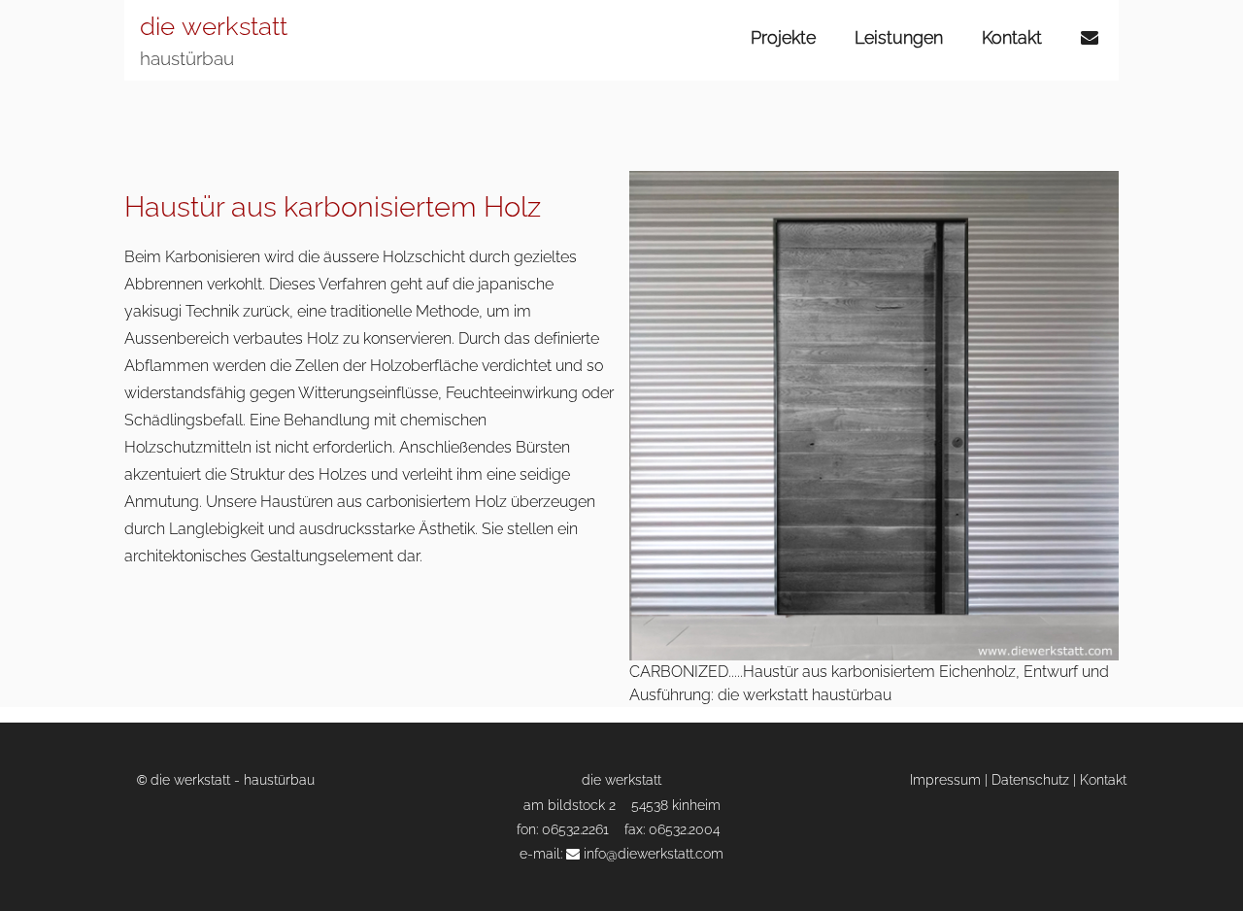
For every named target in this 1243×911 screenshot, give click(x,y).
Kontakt (1012, 37)
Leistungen (899, 37)
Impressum (945, 779)
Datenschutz (1030, 779)
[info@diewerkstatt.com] (1092, 37)
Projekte (783, 37)
